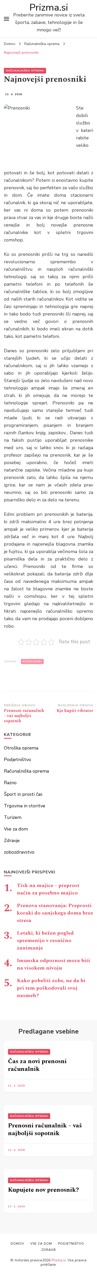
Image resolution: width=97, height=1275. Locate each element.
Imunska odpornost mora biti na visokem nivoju (53, 964)
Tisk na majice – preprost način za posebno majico (48, 889)
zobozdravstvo (19, 852)
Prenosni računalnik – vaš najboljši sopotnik (45, 1129)
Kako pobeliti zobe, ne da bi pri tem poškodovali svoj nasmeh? (51, 988)
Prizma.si (48, 7)
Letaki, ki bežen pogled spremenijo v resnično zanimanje (45, 940)
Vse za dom (16, 829)
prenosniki (32, 661)
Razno (10, 783)
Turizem (12, 817)
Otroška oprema (21, 748)
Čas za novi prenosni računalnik (37, 1065)
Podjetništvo (17, 759)
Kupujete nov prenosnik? (43, 1190)
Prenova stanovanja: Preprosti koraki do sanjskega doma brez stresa (55, 913)
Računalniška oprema (25, 71)
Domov (17, 1244)
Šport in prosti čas (23, 794)
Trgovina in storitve (24, 806)
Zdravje (12, 840)
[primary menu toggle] (6, 19)
